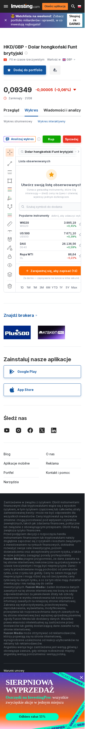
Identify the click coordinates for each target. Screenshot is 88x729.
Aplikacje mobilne (17, 463)
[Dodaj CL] (80, 256)
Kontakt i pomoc (58, 473)
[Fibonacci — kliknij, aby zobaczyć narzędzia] (10, 189)
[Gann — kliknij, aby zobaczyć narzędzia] (10, 198)
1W (29, 287)
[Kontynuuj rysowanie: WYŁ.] (10, 248)
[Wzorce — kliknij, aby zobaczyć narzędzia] (10, 207)
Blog (7, 454)
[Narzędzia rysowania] (17, 219)
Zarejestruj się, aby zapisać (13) (53, 271)
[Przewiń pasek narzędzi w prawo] (77, 152)
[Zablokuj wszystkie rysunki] (10, 256)
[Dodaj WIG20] (80, 224)
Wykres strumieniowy (18, 121)
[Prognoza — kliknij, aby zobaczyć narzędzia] (10, 215)
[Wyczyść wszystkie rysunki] (10, 286)
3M (41, 287)
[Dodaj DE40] (80, 245)
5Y (67, 287)
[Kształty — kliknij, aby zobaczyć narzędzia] (10, 181)
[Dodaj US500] (80, 235)
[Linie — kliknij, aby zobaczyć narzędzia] (10, 164)
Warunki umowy (14, 670)
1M (35, 287)
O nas (50, 454)
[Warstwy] (9, 274)
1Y (61, 287)
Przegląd (11, 110)
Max (74, 287)
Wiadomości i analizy (62, 110)
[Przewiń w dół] (9, 230)
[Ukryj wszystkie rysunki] (10, 265)
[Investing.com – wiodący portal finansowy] (25, 6)
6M (48, 287)
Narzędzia (11, 482)
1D (22, 287)
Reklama (52, 463)
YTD (55, 287)
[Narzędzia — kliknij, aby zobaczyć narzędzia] (10, 224)
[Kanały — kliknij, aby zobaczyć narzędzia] (10, 172)
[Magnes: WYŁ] (10, 239)
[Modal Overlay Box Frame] (43, 700)
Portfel (9, 473)
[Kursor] (10, 152)
